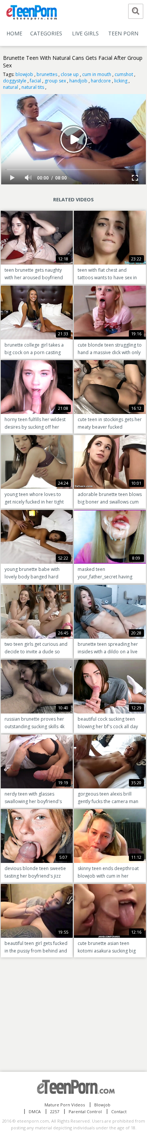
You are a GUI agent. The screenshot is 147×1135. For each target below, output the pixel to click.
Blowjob (102, 1104)
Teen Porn (123, 33)
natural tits (32, 87)
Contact (119, 1111)
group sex (55, 81)
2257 (54, 1111)
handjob (78, 81)
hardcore (101, 81)
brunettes (47, 74)
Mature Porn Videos (64, 1104)
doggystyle (14, 81)
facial (35, 81)
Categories (46, 33)
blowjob (24, 74)
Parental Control (85, 1111)
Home (14, 33)
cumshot (124, 74)
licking (120, 81)
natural (10, 87)
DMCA (35, 1111)
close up (70, 74)
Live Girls (85, 33)
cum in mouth (96, 74)
